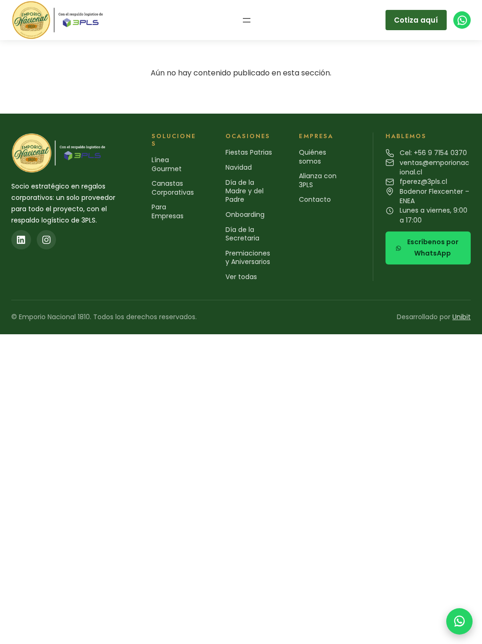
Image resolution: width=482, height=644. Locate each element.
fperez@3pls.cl (423, 181)
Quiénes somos (312, 156)
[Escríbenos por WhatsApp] (459, 621)
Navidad (238, 167)
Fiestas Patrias (248, 152)
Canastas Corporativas (173, 188)
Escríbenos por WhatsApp (432, 247)
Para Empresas (168, 211)
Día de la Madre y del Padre (244, 191)
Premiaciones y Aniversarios (247, 257)
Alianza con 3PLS (318, 180)
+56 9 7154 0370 (440, 152)
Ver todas (241, 276)
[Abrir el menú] (246, 20)
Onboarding (245, 214)
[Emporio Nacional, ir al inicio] (59, 20)
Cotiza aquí (416, 20)
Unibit (461, 317)
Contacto (315, 199)
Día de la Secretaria (242, 234)
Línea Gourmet (167, 164)
